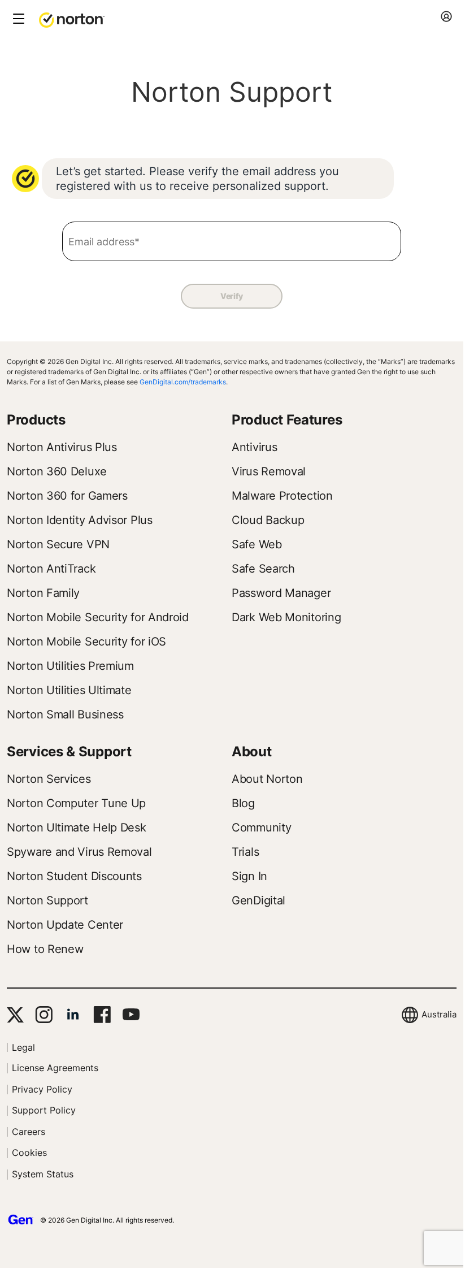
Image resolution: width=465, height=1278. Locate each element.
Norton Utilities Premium (70, 666)
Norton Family (43, 593)
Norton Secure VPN (58, 544)
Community (261, 827)
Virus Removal (269, 471)
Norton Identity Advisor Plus (80, 520)
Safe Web (257, 544)
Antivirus (254, 447)
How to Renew (45, 949)
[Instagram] (44, 1014)
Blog (243, 803)
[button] (72, 19)
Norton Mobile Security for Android (98, 617)
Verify (231, 296)
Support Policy (44, 1110)
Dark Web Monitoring (286, 617)
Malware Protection (282, 495)
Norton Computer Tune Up (76, 803)
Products (36, 419)
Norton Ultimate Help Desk (76, 827)
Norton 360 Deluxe (57, 471)
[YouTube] (131, 1014)
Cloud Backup (268, 520)
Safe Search (263, 568)
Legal (23, 1047)
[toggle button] (17, 19)
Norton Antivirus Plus (62, 447)
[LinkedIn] (73, 1015)
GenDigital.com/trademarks (183, 382)
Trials (245, 852)
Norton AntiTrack (51, 568)
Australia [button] (439, 1014)
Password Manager (281, 593)
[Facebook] (102, 1014)
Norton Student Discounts (74, 876)
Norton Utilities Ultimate (69, 690)
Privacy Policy (42, 1089)
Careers (28, 1131)
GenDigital (258, 900)
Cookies (29, 1152)
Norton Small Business (65, 714)
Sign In (249, 876)
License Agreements (55, 1067)
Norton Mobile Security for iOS (86, 641)
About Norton (267, 779)
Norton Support (47, 900)
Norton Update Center (65, 925)
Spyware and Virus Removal (79, 852)
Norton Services (49, 779)
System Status (42, 1174)
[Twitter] (15, 1015)
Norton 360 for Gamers (67, 495)
